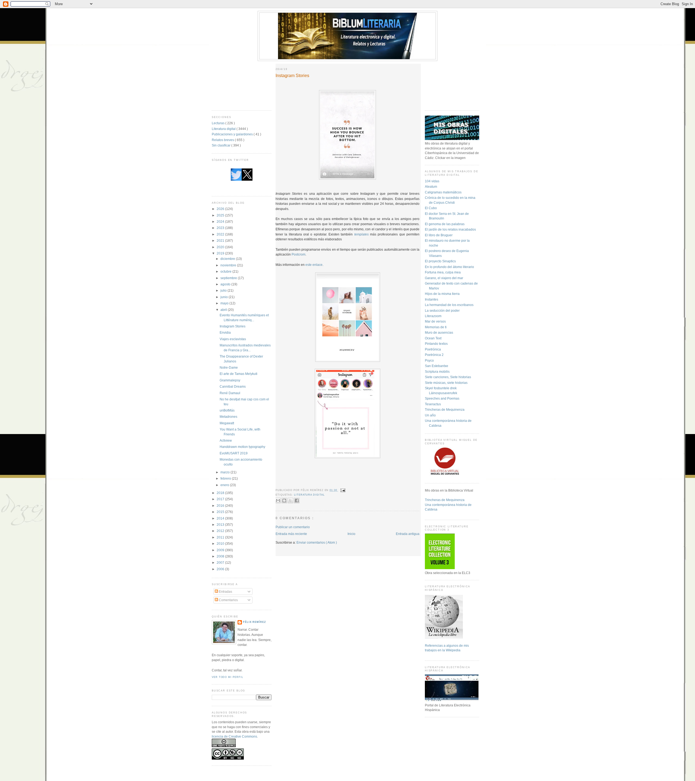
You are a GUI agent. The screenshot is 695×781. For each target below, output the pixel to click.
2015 (221, 512)
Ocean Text (433, 338)
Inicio (351, 533)
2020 (221, 247)
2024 (221, 221)
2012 (221, 531)
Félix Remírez (254, 622)
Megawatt (227, 423)
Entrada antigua (407, 533)
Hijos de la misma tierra (442, 293)
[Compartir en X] (290, 500)
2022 (221, 234)
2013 (221, 524)
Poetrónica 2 (434, 354)
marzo (225, 472)
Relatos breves (223, 140)
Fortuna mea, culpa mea (443, 272)
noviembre (228, 265)
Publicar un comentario (293, 527)
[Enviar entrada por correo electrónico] (342, 490)
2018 (221, 493)
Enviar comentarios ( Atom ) (316, 542)
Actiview (226, 440)
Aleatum (431, 186)
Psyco (429, 360)
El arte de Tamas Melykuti (238, 373)
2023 (221, 227)
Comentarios (228, 600)
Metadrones (228, 416)
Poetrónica (433, 349)
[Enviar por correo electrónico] (278, 500)
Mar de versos (435, 321)
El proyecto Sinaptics (440, 261)
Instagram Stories (232, 326)
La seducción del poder (442, 310)
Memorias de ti (436, 327)
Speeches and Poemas (442, 398)
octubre (226, 271)
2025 (221, 215)
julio (224, 290)
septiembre (229, 278)
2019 (221, 253)
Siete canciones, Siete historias (448, 377)
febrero (226, 478)
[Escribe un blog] (284, 500)
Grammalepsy (230, 380)
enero (225, 485)
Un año (430, 415)
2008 (221, 556)
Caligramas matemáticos (443, 192)
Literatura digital (224, 128)
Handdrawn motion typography (242, 446)
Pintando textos (436, 343)
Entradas (225, 591)
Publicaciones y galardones (233, 134)
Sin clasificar (221, 145)
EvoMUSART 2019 (234, 453)
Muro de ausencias (439, 332)
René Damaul (230, 393)
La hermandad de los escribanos (449, 305)
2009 (221, 550)
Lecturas (218, 123)
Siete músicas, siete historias (446, 382)
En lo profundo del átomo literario (449, 267)
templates (361, 234)
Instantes (431, 299)
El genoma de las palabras (445, 224)
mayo (224, 303)
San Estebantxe (436, 366)
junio (224, 297)
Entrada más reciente (291, 533)
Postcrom (298, 254)
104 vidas (432, 181)
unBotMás (227, 410)
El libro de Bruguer (439, 235)
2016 (221, 505)
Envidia (225, 332)
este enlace (314, 264)
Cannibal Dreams (233, 386)
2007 (221, 562)
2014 (221, 518)
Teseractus (433, 404)
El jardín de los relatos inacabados (450, 229)
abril (224, 309)
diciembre (228, 258)
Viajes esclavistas (233, 339)
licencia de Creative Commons (234, 736)
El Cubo (431, 208)
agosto (225, 284)
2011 (221, 537)
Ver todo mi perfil (227, 677)
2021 (221, 240)
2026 (221, 209)
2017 (221, 499)
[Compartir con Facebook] (296, 500)
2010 (221, 543)
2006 (221, 569)
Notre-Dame (229, 367)
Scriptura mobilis (437, 371)
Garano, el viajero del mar (444, 278)
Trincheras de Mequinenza (445, 409)
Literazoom (433, 316)
